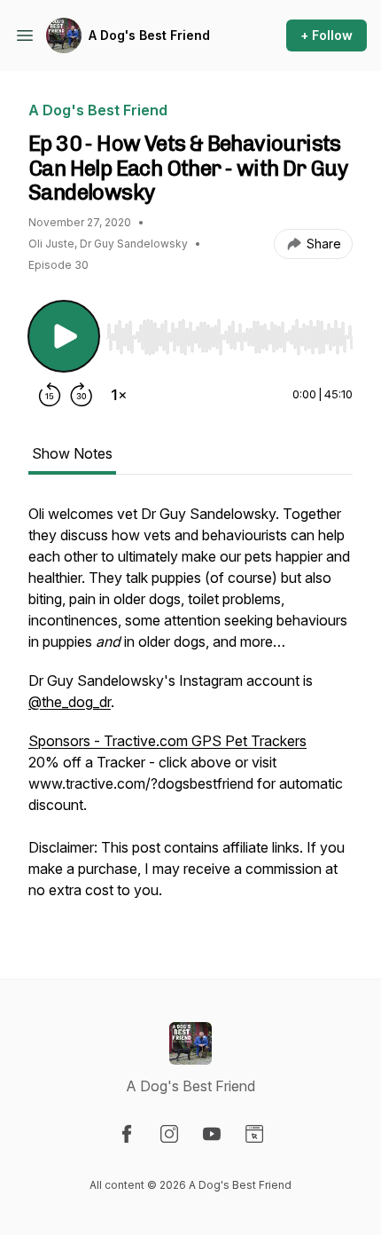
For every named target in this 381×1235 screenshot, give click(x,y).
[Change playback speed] (118, 394)
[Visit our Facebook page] (127, 1134)
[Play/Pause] (63, 336)
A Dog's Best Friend (149, 35)
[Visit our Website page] (254, 1134)
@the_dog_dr (69, 702)
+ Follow (326, 35)
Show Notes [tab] (72, 453)
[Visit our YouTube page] (212, 1134)
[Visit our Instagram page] (169, 1134)
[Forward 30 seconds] (81, 394)
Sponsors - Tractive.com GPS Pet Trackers (167, 741)
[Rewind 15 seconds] (49, 394)
